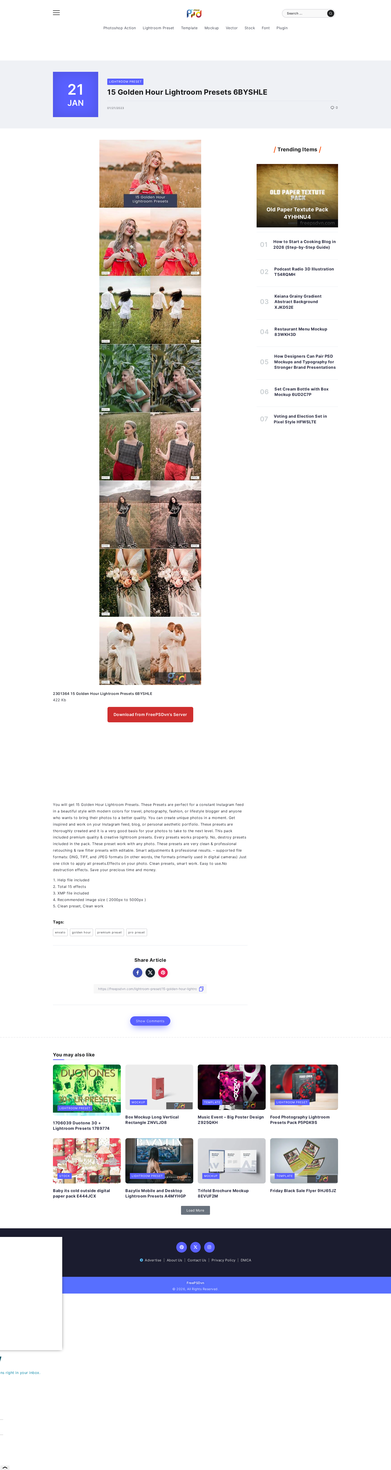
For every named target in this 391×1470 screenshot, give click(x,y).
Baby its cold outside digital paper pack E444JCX (81, 1193)
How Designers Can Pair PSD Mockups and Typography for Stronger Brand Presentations (305, 362)
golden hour (81, 932)
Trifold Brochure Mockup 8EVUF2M (223, 1193)
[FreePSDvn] (194, 13)
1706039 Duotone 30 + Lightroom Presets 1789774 (81, 1126)
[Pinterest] (181, 1247)
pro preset (136, 932)
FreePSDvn (195, 1283)
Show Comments (150, 1021)
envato (60, 932)
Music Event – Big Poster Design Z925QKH (231, 1120)
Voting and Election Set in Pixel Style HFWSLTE (300, 419)
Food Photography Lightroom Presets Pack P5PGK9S (300, 1120)
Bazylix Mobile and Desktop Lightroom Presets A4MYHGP (155, 1193)
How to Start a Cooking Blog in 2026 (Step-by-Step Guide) (304, 244)
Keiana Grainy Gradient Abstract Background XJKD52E (298, 302)
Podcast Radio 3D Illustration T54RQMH (304, 272)
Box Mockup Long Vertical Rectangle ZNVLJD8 (152, 1120)
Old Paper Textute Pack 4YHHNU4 (297, 213)
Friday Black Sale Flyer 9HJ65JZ (303, 1190)
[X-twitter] (195, 1247)
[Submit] (330, 13)
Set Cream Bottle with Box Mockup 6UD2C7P (301, 392)
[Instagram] (209, 1247)
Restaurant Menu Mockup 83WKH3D (300, 332)
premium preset (109, 932)
